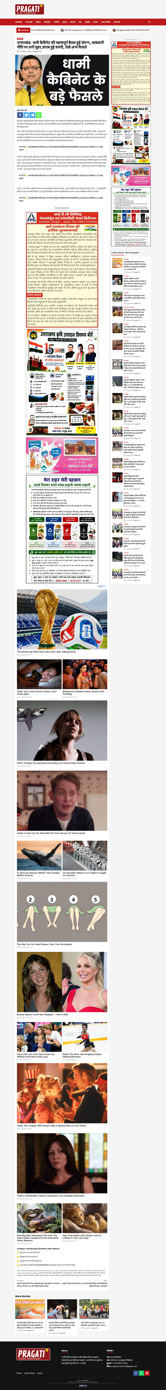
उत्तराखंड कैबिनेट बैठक (93, 1273)
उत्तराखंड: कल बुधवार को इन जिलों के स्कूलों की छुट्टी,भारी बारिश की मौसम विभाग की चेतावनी (134, 515)
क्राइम (64, 22)
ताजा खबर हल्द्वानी (54, 1275)
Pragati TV (37, 51)
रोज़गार (95, 22)
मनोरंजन (73, 22)
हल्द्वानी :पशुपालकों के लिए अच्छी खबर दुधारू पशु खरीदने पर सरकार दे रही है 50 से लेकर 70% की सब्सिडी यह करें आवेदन (38, 1283)
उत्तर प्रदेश (28, 22)
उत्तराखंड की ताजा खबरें (44, 1273)
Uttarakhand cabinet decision (94, 1270)
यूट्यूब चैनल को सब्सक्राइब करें (31, 1261)
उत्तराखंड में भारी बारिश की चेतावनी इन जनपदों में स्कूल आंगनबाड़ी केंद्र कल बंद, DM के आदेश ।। (135, 575)
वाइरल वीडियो (105, 22)
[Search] (149, 22)
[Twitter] (26, 115)
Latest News (29, 1373)
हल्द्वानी (77, 1275)
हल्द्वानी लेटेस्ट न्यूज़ (95, 1275)
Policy (40, 1373)
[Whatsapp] (39, 115)
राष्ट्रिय (38, 22)
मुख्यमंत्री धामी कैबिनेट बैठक (67, 1275)
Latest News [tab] (117, 252)
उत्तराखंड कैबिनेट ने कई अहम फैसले (62, 1273)
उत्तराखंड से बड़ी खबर (29, 1275)
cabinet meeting (27, 1270)
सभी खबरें (117, 22)
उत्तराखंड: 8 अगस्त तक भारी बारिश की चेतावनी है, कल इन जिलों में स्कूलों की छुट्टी (135, 433)
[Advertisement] (101, 9)
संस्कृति (87, 22)
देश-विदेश (47, 22)
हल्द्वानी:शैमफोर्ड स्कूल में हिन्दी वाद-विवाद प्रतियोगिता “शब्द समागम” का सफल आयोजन (135, 464)
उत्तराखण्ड (18, 22)
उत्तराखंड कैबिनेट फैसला (79, 1273)
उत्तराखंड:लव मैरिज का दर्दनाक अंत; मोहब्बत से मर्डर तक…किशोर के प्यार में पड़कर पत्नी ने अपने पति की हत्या (114, 30)
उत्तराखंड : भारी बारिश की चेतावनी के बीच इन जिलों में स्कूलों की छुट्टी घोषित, (134, 543)
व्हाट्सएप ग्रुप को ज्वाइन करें (30, 1252)
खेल (80, 22)
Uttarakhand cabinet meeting (27, 1273)
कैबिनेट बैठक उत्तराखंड (42, 1275)
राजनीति (56, 22)
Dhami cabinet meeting (41, 1270)
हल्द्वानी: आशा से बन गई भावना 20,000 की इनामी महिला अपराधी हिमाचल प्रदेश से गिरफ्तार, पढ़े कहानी (84, 1283)
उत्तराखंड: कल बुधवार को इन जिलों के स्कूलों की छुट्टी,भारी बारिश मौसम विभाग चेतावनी (134, 529)
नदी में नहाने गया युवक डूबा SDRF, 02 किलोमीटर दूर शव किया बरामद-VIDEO (134, 298)
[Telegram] (32, 115)
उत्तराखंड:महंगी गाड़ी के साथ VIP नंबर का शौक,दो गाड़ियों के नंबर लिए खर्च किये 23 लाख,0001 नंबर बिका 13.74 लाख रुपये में (30, 1325)
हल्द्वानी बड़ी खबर (85, 1275)
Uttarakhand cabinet (76, 1270)
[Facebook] (20, 115)
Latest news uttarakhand (59, 1270)
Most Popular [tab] (132, 252)
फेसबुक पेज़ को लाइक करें (28, 1256)
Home (19, 1373)
